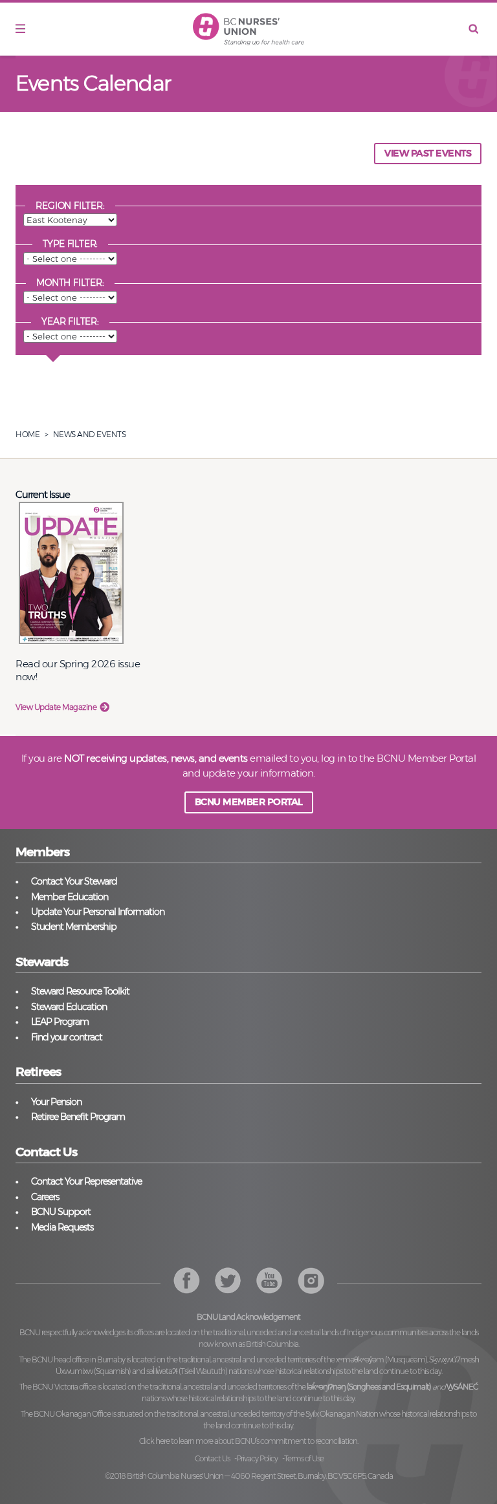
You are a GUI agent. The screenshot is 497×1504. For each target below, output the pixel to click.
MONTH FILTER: (70, 282)
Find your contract (66, 1037)
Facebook (186, 1280)
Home (27, 434)
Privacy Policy (257, 1458)
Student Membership (73, 926)
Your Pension (56, 1102)
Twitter (228, 1280)
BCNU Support (61, 1212)
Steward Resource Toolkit (80, 991)
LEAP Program (60, 1021)
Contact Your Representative (86, 1181)
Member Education (69, 897)
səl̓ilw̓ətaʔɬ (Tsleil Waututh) (186, 1371)
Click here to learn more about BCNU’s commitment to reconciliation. (248, 1441)
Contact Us (212, 1458)
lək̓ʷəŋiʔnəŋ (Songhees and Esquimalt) (369, 1386)
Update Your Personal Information (97, 912)
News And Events (89, 434)
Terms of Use (304, 1458)
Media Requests (62, 1227)
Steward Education (69, 1007)
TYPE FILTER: (70, 244)
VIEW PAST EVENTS (427, 153)
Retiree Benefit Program (78, 1117)
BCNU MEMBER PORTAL (249, 802)
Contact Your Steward (74, 881)
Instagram (269, 1280)
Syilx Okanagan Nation (341, 1414)
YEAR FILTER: (70, 321)
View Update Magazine (56, 707)
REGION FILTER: (70, 205)
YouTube (311, 1280)
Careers (45, 1197)
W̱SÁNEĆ (462, 1386)
